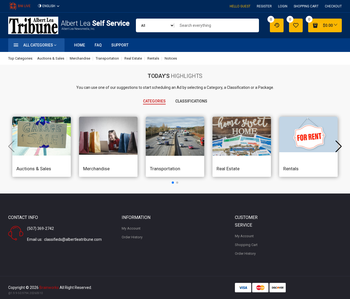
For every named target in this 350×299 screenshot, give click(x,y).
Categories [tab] (154, 101)
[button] (173, 182)
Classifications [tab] (191, 101)
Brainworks (49, 287)
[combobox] (216, 25)
